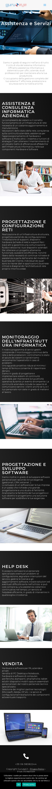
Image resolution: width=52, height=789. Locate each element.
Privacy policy (29, 785)
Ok (19, 785)
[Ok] (49, 780)
